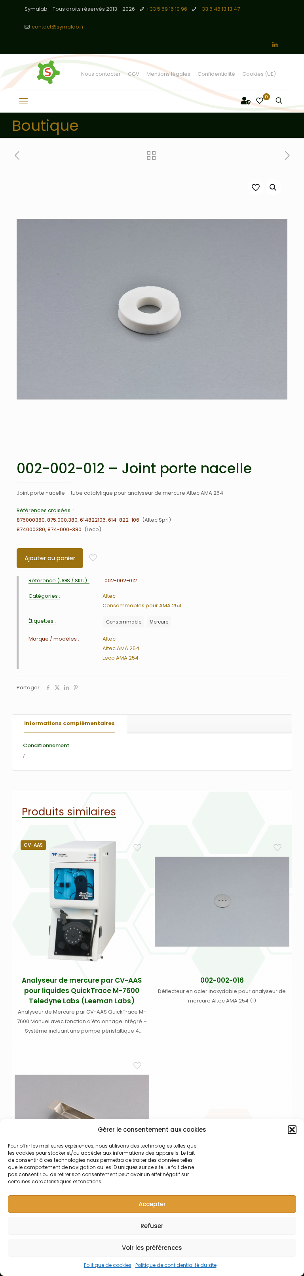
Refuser (152, 1226)
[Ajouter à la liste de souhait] (138, 879)
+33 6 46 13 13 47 (219, 9)
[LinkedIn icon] (275, 44)
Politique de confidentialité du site (176, 1265)
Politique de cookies (107, 1265)
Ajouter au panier (50, 558)
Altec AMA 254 (121, 648)
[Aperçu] (138, 897)
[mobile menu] (23, 101)
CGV (133, 74)
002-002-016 (222, 980)
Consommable (123, 622)
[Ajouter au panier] (138, 845)
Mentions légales (168, 74)
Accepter (152, 1204)
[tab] (69, 724)
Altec (109, 596)
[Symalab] (48, 72)
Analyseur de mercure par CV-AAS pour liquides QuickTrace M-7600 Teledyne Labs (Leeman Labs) (82, 991)
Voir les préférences (152, 1247)
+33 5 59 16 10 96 (166, 9)
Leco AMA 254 (121, 658)
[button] (292, 1130)
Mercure (159, 622)
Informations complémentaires (69, 723)
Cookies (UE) (259, 74)
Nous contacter (101, 74)
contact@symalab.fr (58, 27)
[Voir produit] (138, 862)
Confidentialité (216, 74)
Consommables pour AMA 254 (142, 605)
